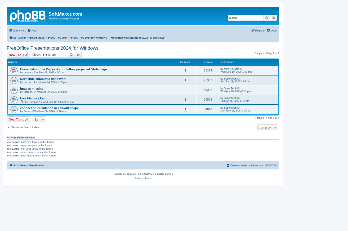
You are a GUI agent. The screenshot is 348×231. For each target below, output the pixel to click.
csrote (27, 72)
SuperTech (230, 78)
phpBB (130, 174)
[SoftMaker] (28, 15)
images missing (32, 88)
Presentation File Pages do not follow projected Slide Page (63, 69)
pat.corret (29, 82)
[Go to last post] (241, 68)
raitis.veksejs (231, 68)
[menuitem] (32, 30)
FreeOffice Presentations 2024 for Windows (52, 48)
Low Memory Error (34, 98)
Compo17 (34, 102)
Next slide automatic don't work (43, 79)
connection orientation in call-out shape (49, 108)
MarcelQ (29, 91)
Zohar (27, 111)
